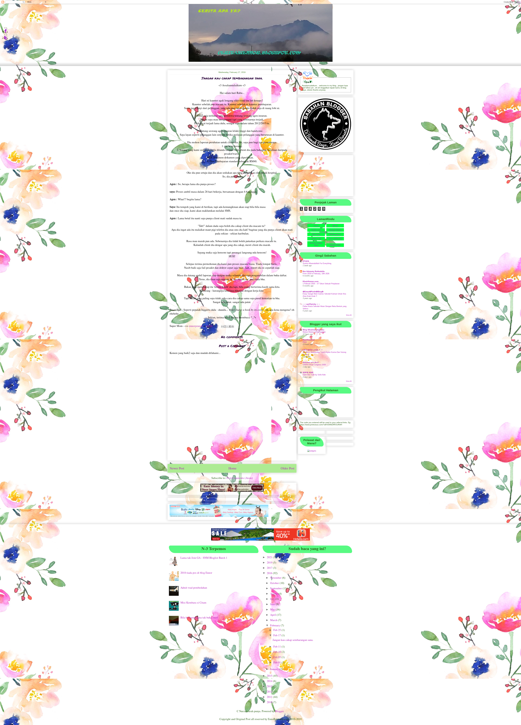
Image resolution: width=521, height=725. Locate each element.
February (275, 625)
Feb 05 (277, 657)
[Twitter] (5, 39)
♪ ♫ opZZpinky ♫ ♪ (311, 304)
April (273, 615)
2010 (270, 702)
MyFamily (316, 234)
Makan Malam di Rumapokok (314, 332)
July (272, 599)
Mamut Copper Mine (316, 244)
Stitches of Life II (310, 362)
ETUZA (306, 261)
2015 (270, 675)
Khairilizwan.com (310, 281)
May (273, 609)
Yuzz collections (335, 239)
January (274, 669)
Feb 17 (277, 635)
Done (305, 342)
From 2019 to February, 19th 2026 (316, 274)
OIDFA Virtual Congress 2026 (314, 365)
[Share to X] (227, 326)
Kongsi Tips (316, 239)
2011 (270, 697)
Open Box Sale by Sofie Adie (314, 375)
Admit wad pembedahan (193, 587)
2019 (270, 562)
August (274, 593)
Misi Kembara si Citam (193, 602)
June (273, 604)
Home (232, 468)
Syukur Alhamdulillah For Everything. (317, 263)
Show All (348, 315)
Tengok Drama (335, 230)
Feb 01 (277, 662)
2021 (270, 557)
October (275, 583)
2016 (270, 573)
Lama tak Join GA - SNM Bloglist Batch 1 (203, 558)
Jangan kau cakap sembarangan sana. (293, 640)
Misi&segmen (335, 234)
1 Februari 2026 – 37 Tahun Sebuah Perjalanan (321, 284)
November (276, 577)
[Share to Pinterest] (232, 326)
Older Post (287, 468)
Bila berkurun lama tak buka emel (199, 617)
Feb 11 (277, 646)
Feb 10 (277, 652)
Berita (335, 226)
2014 (270, 681)
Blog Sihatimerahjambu (313, 330)
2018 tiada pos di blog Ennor (196, 572)
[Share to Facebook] (230, 326)
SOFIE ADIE (308, 372)
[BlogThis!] (225, 326)
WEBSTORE (335, 245)
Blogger (279, 711)
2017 (270, 568)
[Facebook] (5, 32)
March (274, 620)
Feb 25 (277, 630)
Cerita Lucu (316, 230)
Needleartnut (309, 340)
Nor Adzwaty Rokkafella (314, 271)
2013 (270, 686)
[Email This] (222, 326)
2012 (270, 691)
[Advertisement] (232, 439)
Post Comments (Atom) (240, 478)
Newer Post (177, 468)
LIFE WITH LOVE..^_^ (312, 350)
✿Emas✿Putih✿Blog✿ (313, 291)
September (276, 588)
